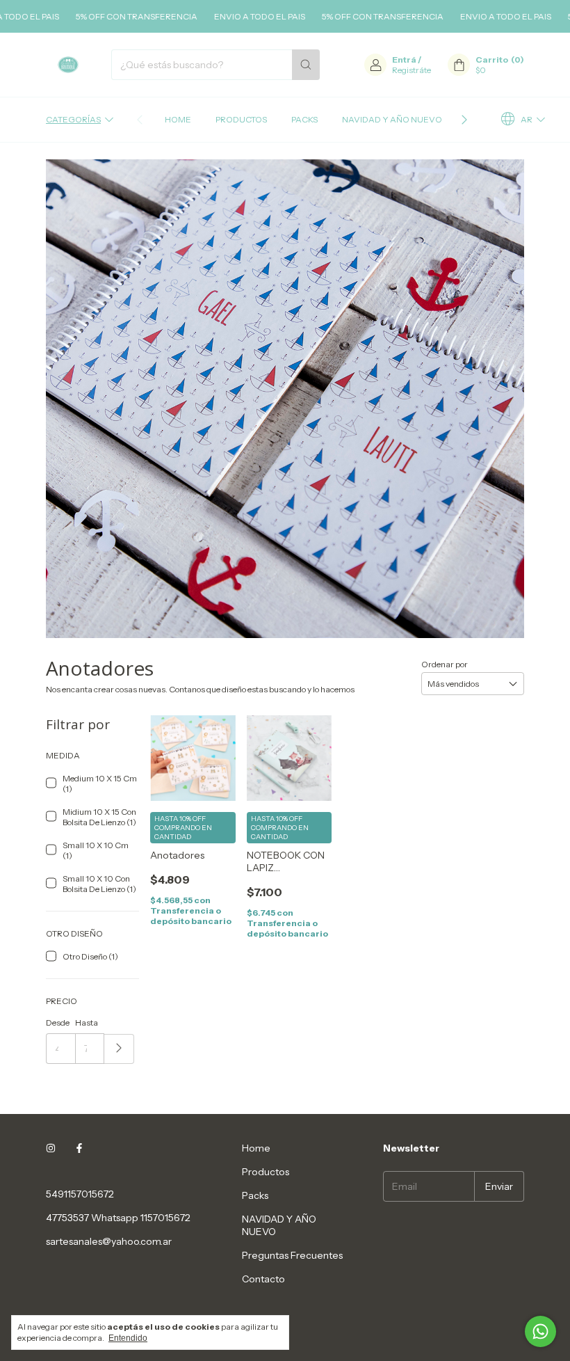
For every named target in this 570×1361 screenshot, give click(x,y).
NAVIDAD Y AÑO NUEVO (392, 119)
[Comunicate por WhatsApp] (540, 1331)
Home (178, 119)
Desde (58, 1022)
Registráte (411, 70)
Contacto (263, 1279)
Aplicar (119, 1049)
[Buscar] (306, 64)
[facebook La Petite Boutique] (79, 1148)
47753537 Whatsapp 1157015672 (118, 1217)
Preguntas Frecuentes (292, 1255)
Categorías (73, 119)
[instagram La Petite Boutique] (51, 1148)
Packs (304, 119)
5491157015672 (80, 1194)
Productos (241, 119)
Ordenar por (444, 664)
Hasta (86, 1022)
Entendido (127, 1338)
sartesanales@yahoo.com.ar (109, 1241)
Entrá (404, 59)
